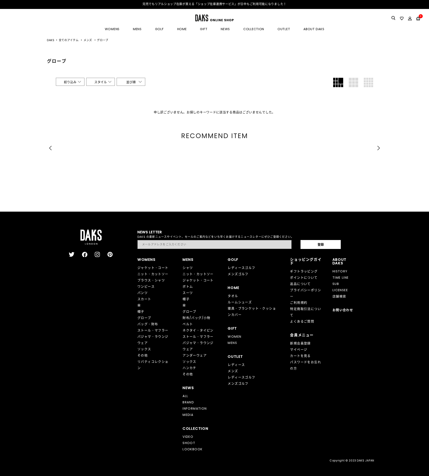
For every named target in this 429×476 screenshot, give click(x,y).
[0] (418, 18)
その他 (142, 355)
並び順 (131, 82)
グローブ (144, 318)
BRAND (188, 402)
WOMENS (112, 29)
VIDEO (188, 436)
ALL (185, 396)
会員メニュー (302, 335)
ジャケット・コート (152, 267)
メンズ (233, 371)
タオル (233, 296)
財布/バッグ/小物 (196, 318)
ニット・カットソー (152, 274)
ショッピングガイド (306, 261)
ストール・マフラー (152, 330)
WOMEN (234, 336)
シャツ (188, 267)
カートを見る (300, 356)
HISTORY (340, 271)
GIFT (203, 29)
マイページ (298, 349)
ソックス (144, 349)
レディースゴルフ (241, 267)
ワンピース (146, 286)
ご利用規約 (298, 302)
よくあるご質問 (302, 321)
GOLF (159, 29)
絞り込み (70, 82)
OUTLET (284, 29)
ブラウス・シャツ (151, 280)
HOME (182, 29)
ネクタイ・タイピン (198, 330)
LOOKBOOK (192, 449)
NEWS (225, 29)
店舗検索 (339, 296)
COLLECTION (253, 29)
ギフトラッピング (304, 271)
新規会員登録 (300, 343)
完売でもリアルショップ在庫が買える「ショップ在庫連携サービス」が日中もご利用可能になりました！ (214, 4)
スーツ (188, 293)
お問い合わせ (342, 310)
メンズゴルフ (238, 274)
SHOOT (189, 443)
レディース (236, 364)
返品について (300, 284)
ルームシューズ (240, 302)
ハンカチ (189, 368)
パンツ (142, 293)
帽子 (140, 311)
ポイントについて (304, 277)
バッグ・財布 (147, 324)
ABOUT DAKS (313, 29)
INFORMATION (195, 408)
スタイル (100, 82)
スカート (144, 299)
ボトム (188, 286)
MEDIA (188, 415)
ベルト (188, 324)
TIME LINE (340, 277)
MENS (137, 29)
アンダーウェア (195, 355)
